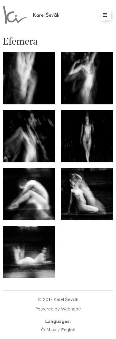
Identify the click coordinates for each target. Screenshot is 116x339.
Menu (105, 15)
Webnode (71, 309)
